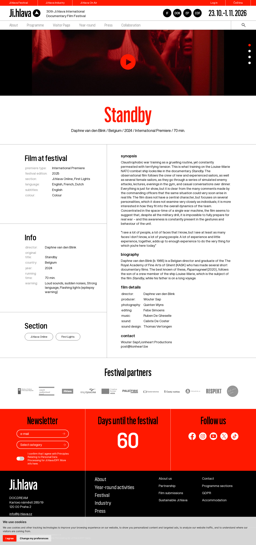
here (35, 463)
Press (108, 25)
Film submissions (171, 492)
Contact (208, 478)
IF (167, 13)
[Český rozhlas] (172, 392)
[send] (64, 434)
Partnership (167, 485)
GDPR (206, 492)
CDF (197, 13)
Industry (103, 503)
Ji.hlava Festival (18, 2)
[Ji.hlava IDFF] (25, 13)
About (13, 25)
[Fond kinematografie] (47, 392)
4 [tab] (249, 63)
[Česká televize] (151, 392)
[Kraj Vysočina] (88, 392)
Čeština (238, 2)
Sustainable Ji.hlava (173, 500)
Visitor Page (61, 25)
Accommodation (214, 500)
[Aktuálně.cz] (193, 392)
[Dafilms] (232, 392)
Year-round (87, 25)
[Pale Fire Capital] (130, 392)
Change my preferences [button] (34, 538)
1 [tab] (249, 45)
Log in (214, 2)
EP (187, 13)
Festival (102, 495)
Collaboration (131, 25)
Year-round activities (114, 487)
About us (165, 478)
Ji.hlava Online (62, 178)
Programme (35, 25)
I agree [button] (10, 538)
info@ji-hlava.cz (20, 513)
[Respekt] (214, 391)
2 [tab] (249, 51)
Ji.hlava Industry (55, 2)
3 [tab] (249, 57)
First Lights (82, 178)
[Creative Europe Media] (109, 391)
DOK (177, 13)
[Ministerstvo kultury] (26, 391)
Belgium (115, 130)
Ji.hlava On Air (88, 2)
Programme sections (217, 485)
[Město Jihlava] (67, 391)
